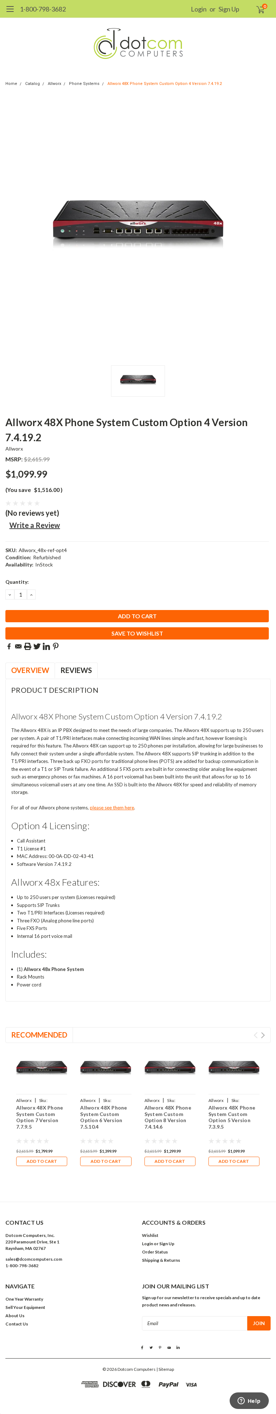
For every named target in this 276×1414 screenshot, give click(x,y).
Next (263, 1035)
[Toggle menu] (10, 13)
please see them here (112, 807)
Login (199, 9)
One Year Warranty (24, 1299)
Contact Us (16, 1324)
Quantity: (17, 582)
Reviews (76, 670)
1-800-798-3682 (43, 9)
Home (11, 83)
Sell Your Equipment (25, 1307)
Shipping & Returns (161, 1260)
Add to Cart (42, 1161)
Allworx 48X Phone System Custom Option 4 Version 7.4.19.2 (164, 83)
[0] (257, 9)
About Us (14, 1315)
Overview (30, 670)
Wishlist (150, 1235)
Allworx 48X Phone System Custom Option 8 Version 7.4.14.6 (167, 1117)
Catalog (32, 83)
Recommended (39, 1034)
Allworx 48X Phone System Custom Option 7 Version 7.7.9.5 (39, 1117)
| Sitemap (165, 1369)
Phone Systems (84, 83)
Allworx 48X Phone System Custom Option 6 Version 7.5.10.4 (103, 1117)
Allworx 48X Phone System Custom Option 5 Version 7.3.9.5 (231, 1117)
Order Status (155, 1252)
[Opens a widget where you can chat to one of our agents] (249, 1401)
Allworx (54, 83)
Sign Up (228, 9)
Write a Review (34, 525)
